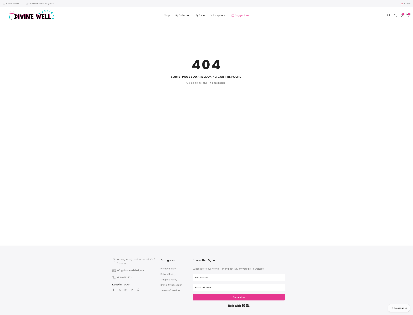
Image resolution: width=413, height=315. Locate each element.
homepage (218, 82)
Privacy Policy (168, 268)
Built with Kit (239, 306)
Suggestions (242, 15)
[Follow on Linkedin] (132, 290)
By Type (200, 15)
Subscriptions (217, 15)
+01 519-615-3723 (14, 3)
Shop (167, 15)
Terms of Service (170, 290)
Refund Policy (168, 274)
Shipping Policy (169, 279)
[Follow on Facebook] (113, 290)
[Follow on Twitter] (119, 290)
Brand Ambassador (171, 285)
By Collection (183, 15)
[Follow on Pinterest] (138, 290)
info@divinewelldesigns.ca (42, 3)
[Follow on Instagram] (125, 290)
